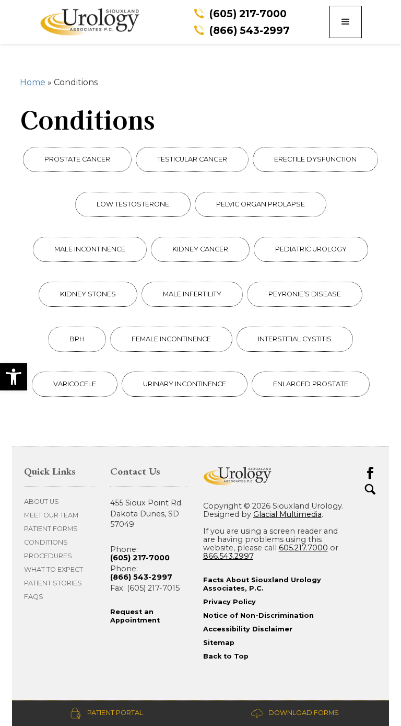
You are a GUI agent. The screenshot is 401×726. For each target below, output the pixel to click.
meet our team (51, 515)
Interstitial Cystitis (295, 339)
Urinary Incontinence (184, 384)
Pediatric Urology (311, 249)
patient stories (53, 583)
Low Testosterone (133, 204)
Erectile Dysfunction (315, 159)
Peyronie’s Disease (304, 294)
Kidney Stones (88, 294)
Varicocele (74, 384)
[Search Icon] (370, 489)
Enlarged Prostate (310, 384)
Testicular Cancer (192, 159)
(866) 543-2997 (141, 577)
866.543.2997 (228, 556)
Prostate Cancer (77, 159)
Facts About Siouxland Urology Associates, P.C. (262, 584)
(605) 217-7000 (140, 558)
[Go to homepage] (97, 21)
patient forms (51, 529)
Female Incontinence (171, 339)
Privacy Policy (229, 602)
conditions (46, 542)
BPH (77, 339)
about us (41, 501)
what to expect (53, 569)
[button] (13, 376)
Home (32, 82)
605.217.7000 (303, 547)
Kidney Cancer (200, 249)
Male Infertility (192, 294)
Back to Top (226, 656)
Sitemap (218, 643)
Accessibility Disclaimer (247, 629)
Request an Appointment (135, 616)
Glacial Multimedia (287, 514)
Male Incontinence (89, 249)
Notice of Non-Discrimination (258, 615)
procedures (48, 556)
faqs (33, 597)
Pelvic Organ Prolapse (260, 204)
